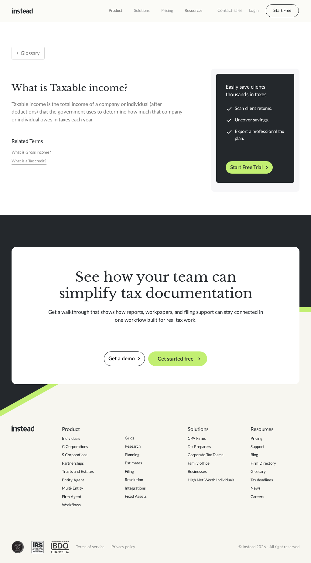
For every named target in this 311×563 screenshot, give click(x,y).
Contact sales (229, 10)
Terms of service (90, 547)
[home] (22, 11)
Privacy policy (123, 547)
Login (254, 10)
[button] (115, 11)
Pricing (167, 10)
